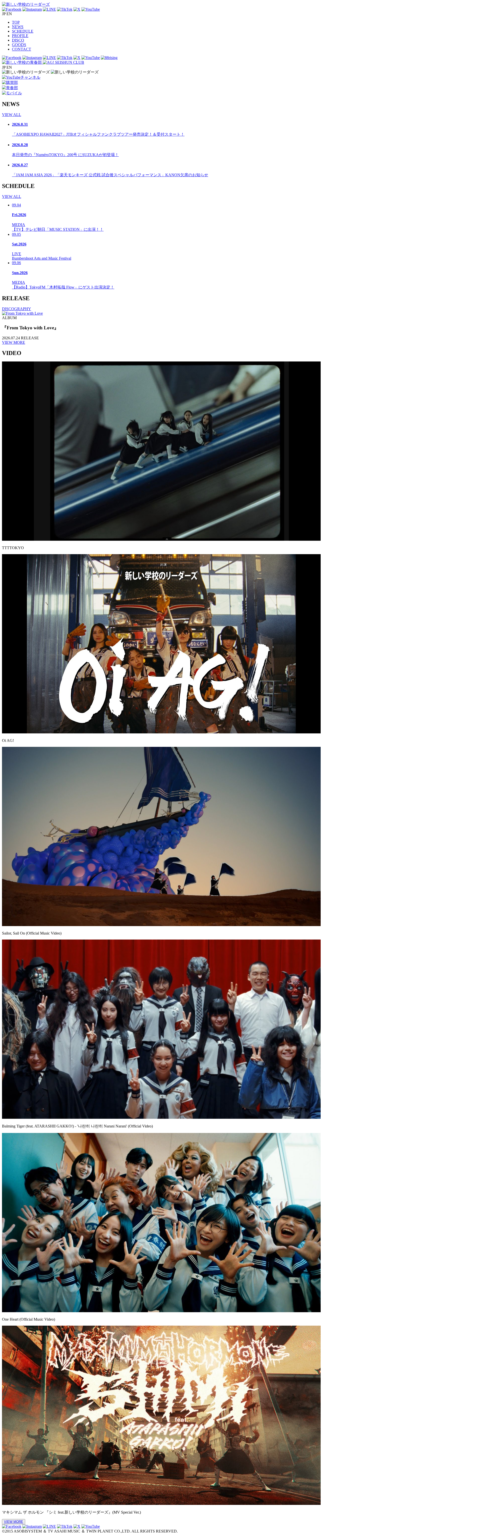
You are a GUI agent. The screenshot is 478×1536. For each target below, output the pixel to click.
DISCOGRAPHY (16, 309)
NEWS (17, 27)
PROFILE (20, 36)
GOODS (19, 45)
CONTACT (21, 49)
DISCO (18, 40)
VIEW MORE (13, 342)
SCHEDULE (22, 31)
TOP (16, 22)
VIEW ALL (11, 115)
